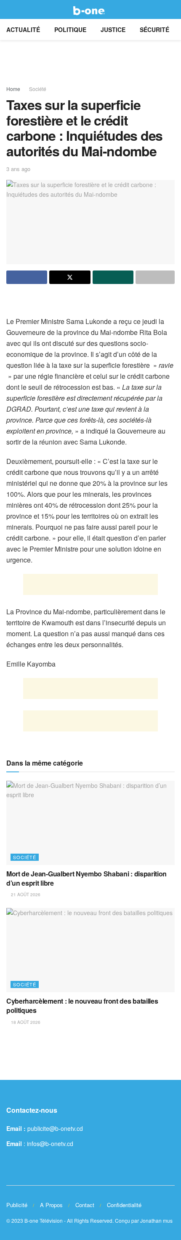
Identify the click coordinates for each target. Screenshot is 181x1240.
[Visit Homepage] (90, 9)
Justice (113, 29)
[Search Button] (171, 9)
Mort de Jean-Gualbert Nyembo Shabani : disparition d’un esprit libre (86, 878)
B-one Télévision (43, 1220)
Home (13, 88)
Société (37, 88)
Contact (84, 1205)
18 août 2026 (25, 1022)
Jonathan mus (156, 1220)
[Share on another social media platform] (155, 277)
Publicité (16, 1205)
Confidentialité (124, 1205)
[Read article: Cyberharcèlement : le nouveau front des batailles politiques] (90, 950)
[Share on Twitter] (69, 277)
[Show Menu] (9, 9)
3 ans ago (18, 169)
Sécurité (154, 29)
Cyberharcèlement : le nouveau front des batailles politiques (82, 1005)
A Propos (51, 1205)
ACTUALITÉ (23, 29)
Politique (70, 29)
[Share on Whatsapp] (113, 277)
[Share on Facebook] (26, 277)
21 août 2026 (25, 894)
